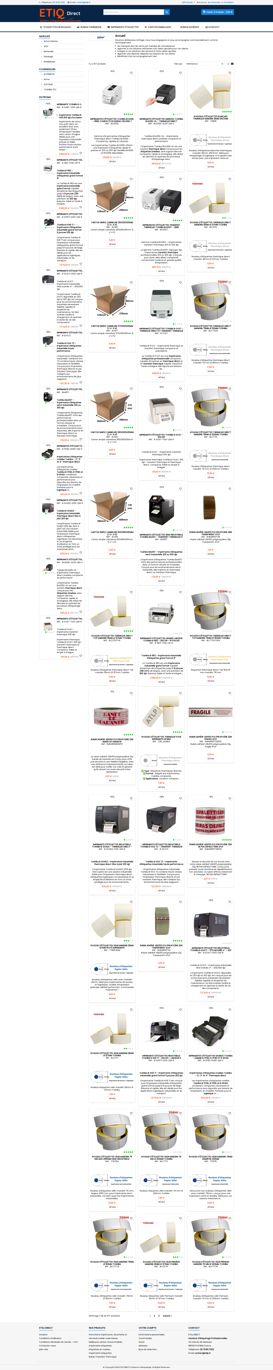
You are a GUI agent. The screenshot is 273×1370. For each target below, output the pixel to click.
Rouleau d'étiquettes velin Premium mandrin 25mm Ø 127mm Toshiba (161, 1263)
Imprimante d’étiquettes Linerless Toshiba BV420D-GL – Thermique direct (70, 559)
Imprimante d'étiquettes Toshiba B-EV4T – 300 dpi (70, 619)
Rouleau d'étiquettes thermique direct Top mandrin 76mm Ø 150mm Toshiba (210, 636)
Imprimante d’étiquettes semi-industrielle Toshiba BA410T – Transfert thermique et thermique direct (70, 389)
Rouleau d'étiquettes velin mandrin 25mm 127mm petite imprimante (112, 946)
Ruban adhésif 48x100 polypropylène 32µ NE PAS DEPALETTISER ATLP (210, 845)
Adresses (143, 1345)
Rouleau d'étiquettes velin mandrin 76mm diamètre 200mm (210, 1157)
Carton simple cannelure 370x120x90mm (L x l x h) (112, 327)
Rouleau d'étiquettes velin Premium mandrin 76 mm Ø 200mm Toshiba (210, 1263)
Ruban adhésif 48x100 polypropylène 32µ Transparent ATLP (161, 946)
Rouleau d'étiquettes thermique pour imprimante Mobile (161, 738)
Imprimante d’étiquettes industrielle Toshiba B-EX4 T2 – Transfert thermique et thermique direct (70, 332)
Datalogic (48, 56)
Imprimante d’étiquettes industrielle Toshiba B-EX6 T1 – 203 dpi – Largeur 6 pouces (70, 214)
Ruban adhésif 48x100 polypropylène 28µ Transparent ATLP (210, 533)
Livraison (43, 1334)
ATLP (45, 46)
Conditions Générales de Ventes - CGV (58, 1342)
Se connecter (214, 2)
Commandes (145, 1338)
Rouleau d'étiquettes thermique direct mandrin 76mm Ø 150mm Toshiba (210, 327)
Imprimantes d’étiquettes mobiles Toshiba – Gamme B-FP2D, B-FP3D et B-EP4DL (70, 446)
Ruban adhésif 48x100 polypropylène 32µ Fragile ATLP (210, 738)
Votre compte (147, 1327)
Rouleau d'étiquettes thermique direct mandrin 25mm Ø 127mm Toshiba (210, 223)
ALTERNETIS (48, 74)
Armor (46, 79)
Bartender (48, 51)
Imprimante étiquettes (100, 1353)
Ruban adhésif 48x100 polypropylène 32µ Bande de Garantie (112, 740)
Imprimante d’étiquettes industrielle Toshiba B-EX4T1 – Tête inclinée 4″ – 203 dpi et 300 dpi (70, 271)
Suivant (168, 1315)
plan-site (43, 1349)
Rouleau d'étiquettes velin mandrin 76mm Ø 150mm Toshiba (112, 1263)
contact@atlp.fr (83, 2)
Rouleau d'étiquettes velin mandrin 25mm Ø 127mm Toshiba (112, 1054)
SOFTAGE (48, 84)
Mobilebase (49, 61)
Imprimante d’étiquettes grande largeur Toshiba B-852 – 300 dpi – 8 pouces (70, 160)
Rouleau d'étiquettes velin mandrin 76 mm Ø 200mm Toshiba (161, 1157)
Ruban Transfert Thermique (102, 1356)
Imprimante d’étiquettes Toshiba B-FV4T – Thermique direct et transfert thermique (161, 329)
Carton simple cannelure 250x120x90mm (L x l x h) (112, 223)
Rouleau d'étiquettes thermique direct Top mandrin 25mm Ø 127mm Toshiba (112, 636)
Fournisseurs (47, 69)
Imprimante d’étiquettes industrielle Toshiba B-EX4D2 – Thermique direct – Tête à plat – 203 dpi (70, 500)
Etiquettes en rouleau (99, 1349)
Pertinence (205, 64)
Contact (194, 1327)
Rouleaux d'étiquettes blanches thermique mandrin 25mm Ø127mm (210, 117)
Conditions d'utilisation (50, 1338)
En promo (45, 97)
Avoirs (141, 1342)
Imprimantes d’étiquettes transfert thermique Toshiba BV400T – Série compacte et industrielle (161, 227)
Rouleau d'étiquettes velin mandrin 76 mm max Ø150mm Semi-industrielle (112, 1157)
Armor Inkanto (50, 41)
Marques (44, 36)
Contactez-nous (47, 1345)
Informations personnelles (152, 1334)
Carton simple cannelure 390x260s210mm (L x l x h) (112, 433)
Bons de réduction (148, 1349)
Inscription (229, 2)
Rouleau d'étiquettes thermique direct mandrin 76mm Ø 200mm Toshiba (210, 433)
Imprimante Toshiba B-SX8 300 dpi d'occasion (70, 104)
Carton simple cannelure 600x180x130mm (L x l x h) (112, 533)
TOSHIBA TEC (49, 89)
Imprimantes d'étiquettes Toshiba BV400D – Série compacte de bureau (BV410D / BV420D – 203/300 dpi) (112, 121)
